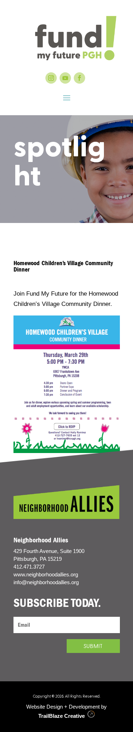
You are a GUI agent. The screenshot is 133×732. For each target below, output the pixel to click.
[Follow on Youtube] (65, 78)
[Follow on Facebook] (79, 78)
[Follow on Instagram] (51, 78)
